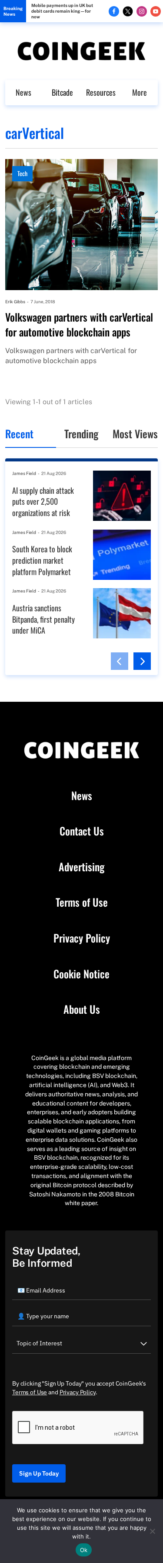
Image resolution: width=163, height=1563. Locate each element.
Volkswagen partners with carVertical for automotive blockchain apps (79, 324)
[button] (119, 661)
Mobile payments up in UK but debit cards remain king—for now (62, 11)
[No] (152, 1531)
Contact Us (82, 831)
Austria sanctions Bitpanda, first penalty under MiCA (43, 619)
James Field (24, 473)
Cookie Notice (81, 974)
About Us (81, 1009)
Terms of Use (82, 902)
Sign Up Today (39, 1473)
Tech (22, 173)
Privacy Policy (81, 938)
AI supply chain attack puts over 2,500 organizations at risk (43, 501)
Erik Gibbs (15, 301)
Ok (84, 1549)
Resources (101, 92)
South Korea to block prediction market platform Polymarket (42, 560)
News (23, 92)
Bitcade (62, 92)
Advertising (81, 866)
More (139, 92)
